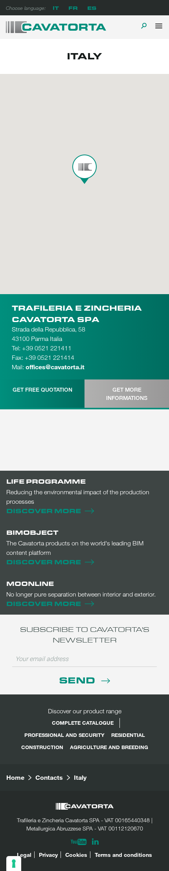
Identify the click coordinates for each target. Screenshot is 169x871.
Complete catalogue (83, 723)
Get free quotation (42, 389)
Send (78, 680)
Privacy (48, 854)
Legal (24, 854)
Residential (128, 735)
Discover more (43, 510)
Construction (42, 747)
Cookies (76, 854)
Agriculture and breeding (109, 747)
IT (56, 7)
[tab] (42, 393)
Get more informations (126, 393)
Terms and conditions (123, 854)
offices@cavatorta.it (55, 366)
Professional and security (64, 735)
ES (91, 7)
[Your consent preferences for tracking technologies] (13, 863)
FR (73, 7)
